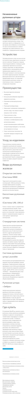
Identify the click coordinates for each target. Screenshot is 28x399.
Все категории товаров (9, 381)
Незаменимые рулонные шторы (11, 373)
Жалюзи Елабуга (5, 1)
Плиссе (4, 388)
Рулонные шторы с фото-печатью (11, 393)
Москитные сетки (7, 386)
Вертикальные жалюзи (8, 380)
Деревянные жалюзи (8, 385)
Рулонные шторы (7, 389)
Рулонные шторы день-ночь (10, 391)
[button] (8, 349)
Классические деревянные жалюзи (12, 363)
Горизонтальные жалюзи (9, 383)
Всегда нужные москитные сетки (11, 361)
